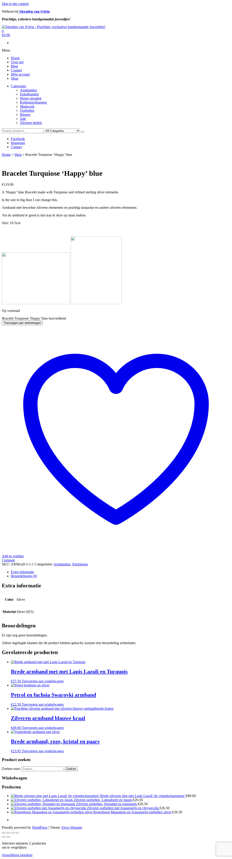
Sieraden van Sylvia (34, 11)
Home (15, 58)
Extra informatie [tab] (22, 572)
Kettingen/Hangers (33, 102)
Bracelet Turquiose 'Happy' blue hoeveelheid (34, 318)
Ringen (25, 114)
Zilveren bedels (31, 123)
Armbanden (28, 90)
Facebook (18, 139)
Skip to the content (15, 4)
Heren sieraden (30, 98)
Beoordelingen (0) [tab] (24, 576)
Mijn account (20, 74)
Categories (18, 86)
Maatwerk (27, 106)
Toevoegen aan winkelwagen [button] (43, 681)
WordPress (39, 827)
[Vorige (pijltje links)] (3, 837)
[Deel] (12, 832)
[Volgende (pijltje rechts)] (8, 837)
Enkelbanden (29, 94)
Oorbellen (27, 110)
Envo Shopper (72, 827)
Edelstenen (80, 564)
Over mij (17, 62)
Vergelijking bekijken (17, 855)
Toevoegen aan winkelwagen (22, 323)
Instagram (18, 143)
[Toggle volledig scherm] (8, 832)
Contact (16, 70)
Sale (23, 119)
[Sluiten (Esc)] (17, 832)
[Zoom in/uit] (3, 832)
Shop (14, 78)
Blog (14, 66)
